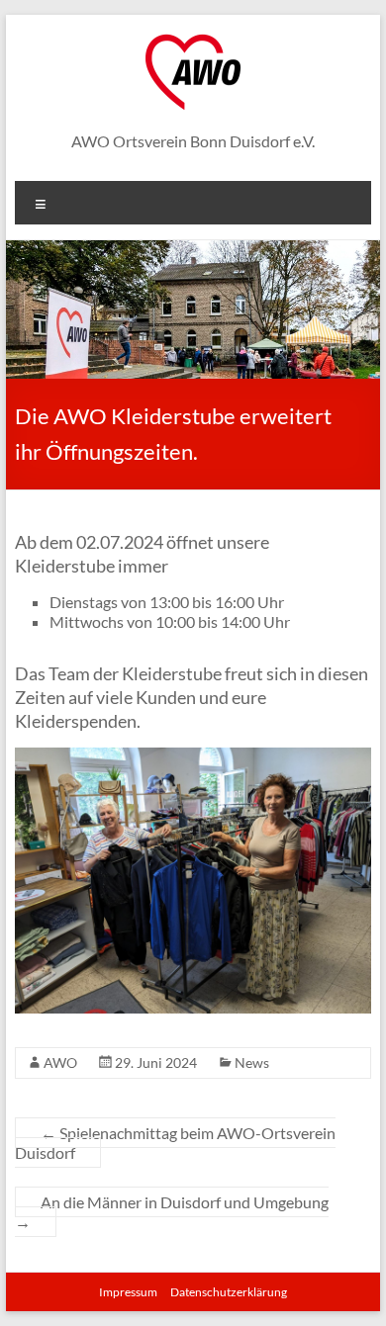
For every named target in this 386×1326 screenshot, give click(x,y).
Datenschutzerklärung (228, 1291)
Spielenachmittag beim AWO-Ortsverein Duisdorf (175, 1142)
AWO (60, 1062)
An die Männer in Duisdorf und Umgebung (172, 1212)
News (252, 1062)
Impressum (128, 1291)
